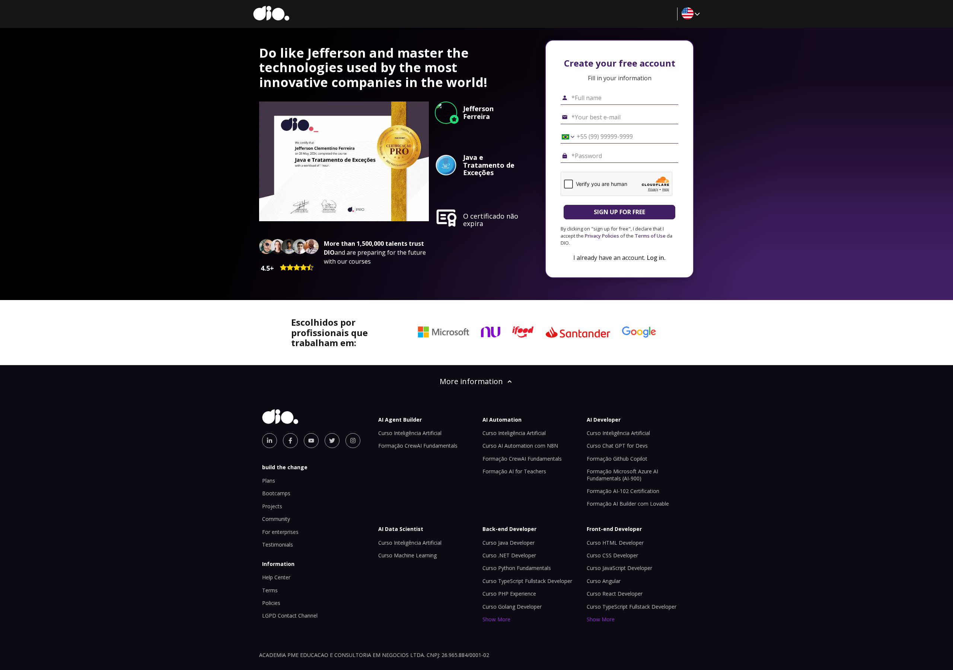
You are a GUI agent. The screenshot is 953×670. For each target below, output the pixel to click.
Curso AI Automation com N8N (520, 445)
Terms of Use (650, 235)
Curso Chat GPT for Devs (617, 445)
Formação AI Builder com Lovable (628, 503)
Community (276, 518)
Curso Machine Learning (407, 555)
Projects (272, 506)
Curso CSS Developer (612, 555)
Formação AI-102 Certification (623, 491)
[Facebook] (290, 440)
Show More (496, 619)
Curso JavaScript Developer (619, 567)
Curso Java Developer (508, 542)
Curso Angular (604, 580)
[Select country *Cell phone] (565, 136)
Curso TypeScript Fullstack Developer (527, 580)
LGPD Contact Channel (290, 615)
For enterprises (280, 531)
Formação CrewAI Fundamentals (418, 445)
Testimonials (277, 544)
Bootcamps (276, 493)
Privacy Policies (602, 235)
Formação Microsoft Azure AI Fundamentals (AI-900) (622, 474)
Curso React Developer (615, 593)
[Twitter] (332, 440)
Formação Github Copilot (617, 458)
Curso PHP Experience (509, 593)
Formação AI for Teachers (514, 471)
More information (471, 381)
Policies (271, 602)
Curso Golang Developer (512, 606)
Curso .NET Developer (509, 555)
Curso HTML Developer (615, 542)
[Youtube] (311, 440)
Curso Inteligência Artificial (410, 433)
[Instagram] (352, 440)
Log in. (656, 258)
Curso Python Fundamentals (516, 567)
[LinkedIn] (269, 440)
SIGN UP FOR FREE (619, 212)
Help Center (276, 577)
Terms (270, 590)
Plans (268, 480)
